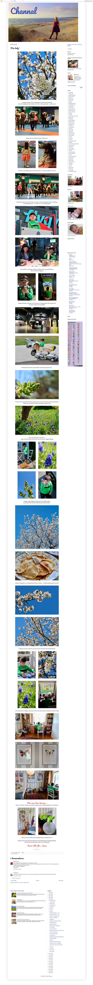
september (52, 905)
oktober (51, 903)
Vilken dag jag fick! (53, 928)
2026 (50, 892)
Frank (16, 853)
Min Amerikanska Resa (73, 297)
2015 (50, 963)
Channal (23, 10)
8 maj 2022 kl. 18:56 (17, 869)
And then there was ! (73, 284)
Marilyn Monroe (71, 141)
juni (50, 909)
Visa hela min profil (71, 82)
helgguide (70, 124)
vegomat (70, 167)
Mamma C (15, 861)
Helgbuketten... (20, 899)
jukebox (70, 132)
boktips (70, 99)
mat (69, 142)
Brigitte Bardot (71, 103)
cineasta (70, 107)
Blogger (50, 976)
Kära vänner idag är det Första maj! (56, 944)
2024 (50, 895)
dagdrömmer (71, 110)
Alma (14, 853)
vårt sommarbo (71, 171)
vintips (70, 168)
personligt (70, 152)
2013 (50, 966)
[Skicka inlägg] (23, 852)
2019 (50, 956)
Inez (69, 128)
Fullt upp (70, 302)
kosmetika (70, 134)
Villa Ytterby (71, 279)
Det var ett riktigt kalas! (54, 932)
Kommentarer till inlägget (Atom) (23, 882)
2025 (50, 894)
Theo (70, 164)
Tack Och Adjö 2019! (72, 298)
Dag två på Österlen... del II (55, 912)
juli (50, 908)
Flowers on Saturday (72, 116)
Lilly (69, 136)
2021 (50, 953)
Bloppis (70, 98)
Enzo (70, 114)
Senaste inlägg (13, 880)
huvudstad (71, 127)
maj (50, 911)
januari (51, 951)
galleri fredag (71, 120)
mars (51, 948)
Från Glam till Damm (73, 267)
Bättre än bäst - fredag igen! (55, 925)
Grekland (70, 121)
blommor (70, 96)
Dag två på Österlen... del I (54, 914)
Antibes (70, 93)
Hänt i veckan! (72, 271)
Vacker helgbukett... (53, 938)
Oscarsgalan (71, 149)
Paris (70, 150)
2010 (50, 971)
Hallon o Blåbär (72, 275)
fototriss (70, 117)
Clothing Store (71, 109)
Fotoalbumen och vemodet (73, 272)
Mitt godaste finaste (73, 292)
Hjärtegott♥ (52, 919)
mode (70, 146)
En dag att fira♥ (52, 935)
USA (69, 166)
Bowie (70, 102)
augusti (51, 906)
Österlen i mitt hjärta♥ (53, 917)
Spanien (70, 160)
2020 (50, 955)
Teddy (70, 163)
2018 (50, 958)
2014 (50, 964)
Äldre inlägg (61, 880)
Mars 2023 (71, 285)
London (70, 138)
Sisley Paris (71, 157)
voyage (70, 170)
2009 (50, 972)
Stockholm (71, 161)
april (51, 946)
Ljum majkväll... (52, 927)
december (52, 900)
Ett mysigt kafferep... (53, 924)
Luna (70, 139)
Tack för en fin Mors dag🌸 (54, 916)
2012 (50, 967)
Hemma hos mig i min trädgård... (56, 943)
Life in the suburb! (72, 261)
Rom (69, 154)
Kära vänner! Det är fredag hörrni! (23, 919)
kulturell (70, 135)
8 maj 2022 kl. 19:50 (17, 875)
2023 (50, 897)
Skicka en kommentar (16, 878)
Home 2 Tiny (71, 305)
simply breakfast (72, 156)
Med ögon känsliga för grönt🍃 (55, 941)
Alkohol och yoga (72, 311)
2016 (50, 961)
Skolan (70, 159)
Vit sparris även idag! (53, 933)
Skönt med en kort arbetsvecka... (56, 920)
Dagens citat (71, 111)
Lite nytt (70, 276)
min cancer (71, 145)
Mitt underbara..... (72, 310)
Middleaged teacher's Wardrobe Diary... (57, 930)
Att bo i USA (71, 288)
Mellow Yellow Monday (73, 143)
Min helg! (51, 940)
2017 (50, 959)
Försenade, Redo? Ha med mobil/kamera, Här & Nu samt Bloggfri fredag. (75, 263)
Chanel (70, 106)
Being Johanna (72, 301)
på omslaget (71, 153)
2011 (50, 969)
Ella (69, 113)
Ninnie (70, 258)
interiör (70, 129)
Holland (70, 125)
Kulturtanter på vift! (53, 922)
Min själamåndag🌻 (20, 906)
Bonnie (70, 100)
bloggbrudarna (71, 95)
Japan (70, 131)
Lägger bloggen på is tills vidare (74, 289)
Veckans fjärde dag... (21, 912)
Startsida (37, 880)
